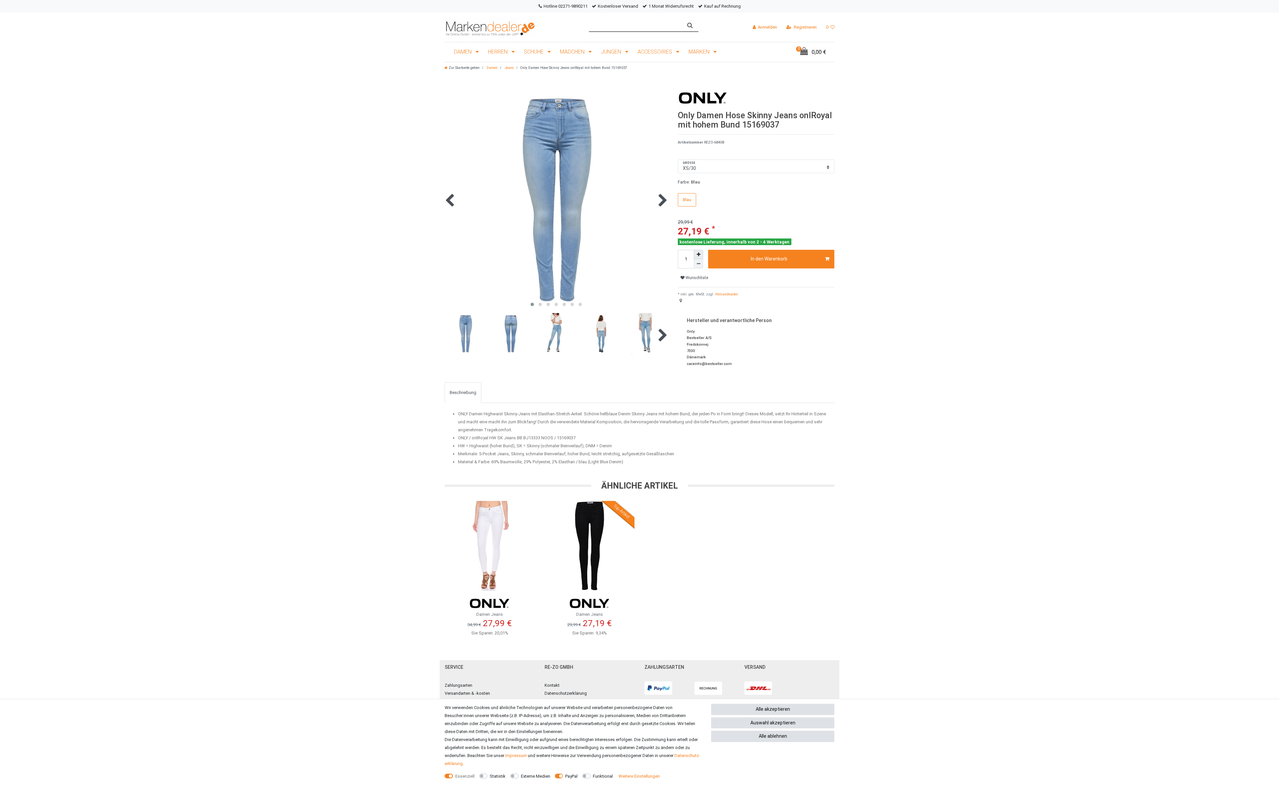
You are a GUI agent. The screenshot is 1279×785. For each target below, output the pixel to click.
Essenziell (465, 776)
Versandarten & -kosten (467, 693)
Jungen (612, 52)
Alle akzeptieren (773, 709)
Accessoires (655, 52)
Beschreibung (463, 392)
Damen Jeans (489, 614)
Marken (699, 52)
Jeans (509, 68)
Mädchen (573, 52)
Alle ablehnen (773, 736)
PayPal (571, 776)
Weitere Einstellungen (639, 776)
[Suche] (689, 25)
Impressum (516, 755)
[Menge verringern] (698, 263)
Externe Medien (535, 776)
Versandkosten (726, 294)
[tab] (463, 392)
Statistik (498, 776)
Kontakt (552, 685)
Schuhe (534, 52)
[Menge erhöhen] (698, 254)
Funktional (603, 776)
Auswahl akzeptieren (772, 722)
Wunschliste (696, 277)
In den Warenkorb (769, 258)
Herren (498, 52)
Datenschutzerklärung (566, 693)
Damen (463, 52)
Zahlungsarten (458, 685)
